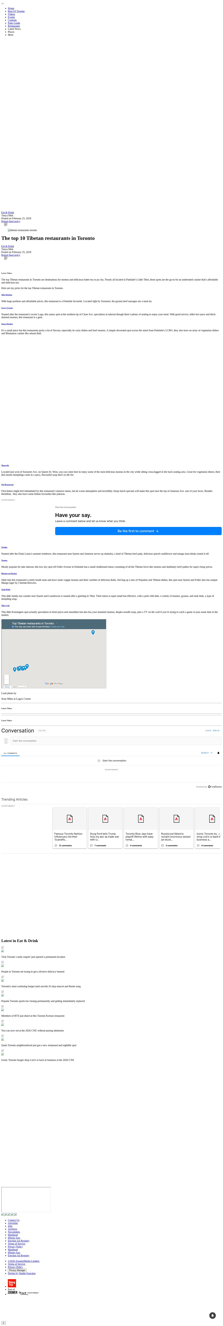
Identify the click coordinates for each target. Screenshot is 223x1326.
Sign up (216, 730)
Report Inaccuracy (10, 221)
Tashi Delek (5, 589)
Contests (12, 20)
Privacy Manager (17, 1270)
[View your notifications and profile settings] (218, 753)
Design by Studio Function (22, 1273)
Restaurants (14, 26)
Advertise (13, 1223)
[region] (111, 758)
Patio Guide (14, 23)
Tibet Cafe (5, 606)
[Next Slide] (219, 834)
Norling (4, 547)
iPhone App (14, 1237)
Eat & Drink (7, 212)
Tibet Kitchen (6, 295)
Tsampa (4, 560)
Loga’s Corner (7, 308)
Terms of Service (16, 1243)
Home (11, 8)
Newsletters (14, 1232)
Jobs (10, 1226)
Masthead (13, 1234)
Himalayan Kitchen (9, 573)
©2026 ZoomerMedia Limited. (24, 1261)
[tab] (10, 753)
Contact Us (13, 1220)
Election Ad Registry (18, 1240)
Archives (12, 1229)
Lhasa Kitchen (7, 324)
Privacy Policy (15, 1246)
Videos (11, 14)
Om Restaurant (7, 485)
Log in (208, 730)
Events (11, 17)
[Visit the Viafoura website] (215, 786)
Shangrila (5, 465)
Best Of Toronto (16, 11)
